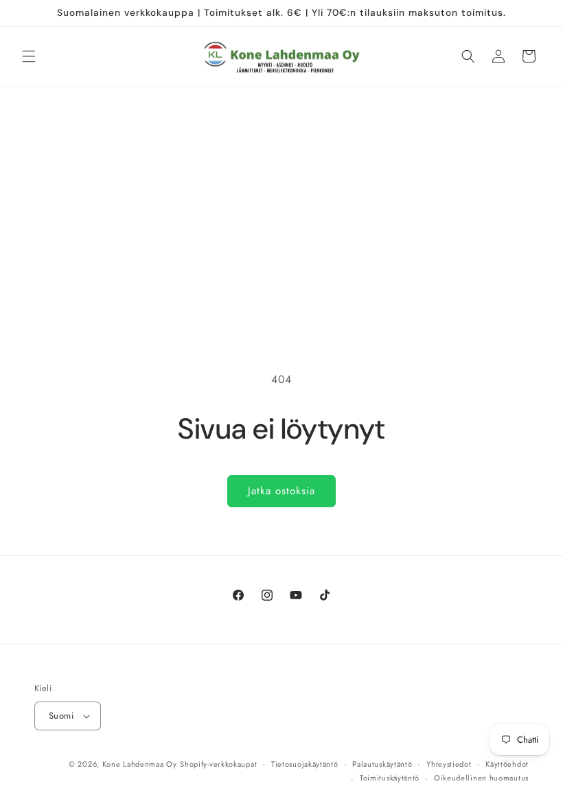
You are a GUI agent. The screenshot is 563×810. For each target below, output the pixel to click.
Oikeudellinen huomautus (481, 777)
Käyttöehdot (507, 764)
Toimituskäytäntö (390, 777)
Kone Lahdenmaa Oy (139, 764)
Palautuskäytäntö (382, 764)
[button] (29, 56)
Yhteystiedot (448, 764)
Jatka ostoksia (281, 490)
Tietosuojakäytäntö (304, 764)
